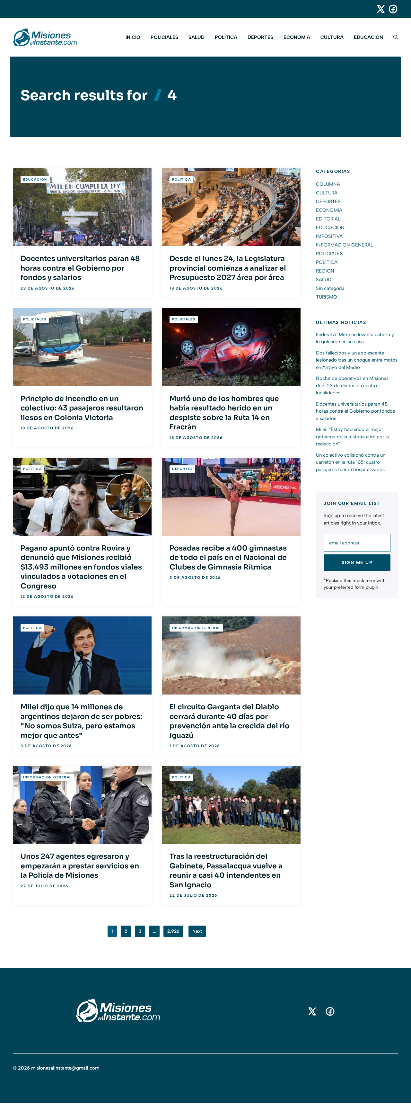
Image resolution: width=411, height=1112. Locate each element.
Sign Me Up (357, 562)
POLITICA (226, 37)
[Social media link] (378, 9)
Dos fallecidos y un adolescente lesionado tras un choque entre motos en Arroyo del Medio (357, 360)
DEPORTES (260, 37)
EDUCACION (368, 37)
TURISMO (326, 297)
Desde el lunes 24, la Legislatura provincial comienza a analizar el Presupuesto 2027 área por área (228, 268)
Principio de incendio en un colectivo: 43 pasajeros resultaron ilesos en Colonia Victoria (82, 408)
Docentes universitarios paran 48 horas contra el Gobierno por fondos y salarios (80, 268)
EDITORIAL (328, 219)
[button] (393, 37)
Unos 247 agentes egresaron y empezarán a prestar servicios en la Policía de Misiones (80, 866)
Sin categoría (330, 288)
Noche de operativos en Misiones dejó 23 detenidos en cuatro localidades (352, 385)
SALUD (196, 37)
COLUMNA (328, 184)
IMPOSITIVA (329, 236)
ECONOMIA (297, 37)
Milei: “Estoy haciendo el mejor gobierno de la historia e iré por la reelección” (352, 436)
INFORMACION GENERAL (196, 628)
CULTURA (332, 37)
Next (197, 931)
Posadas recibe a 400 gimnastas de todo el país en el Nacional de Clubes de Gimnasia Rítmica (228, 557)
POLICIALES (164, 37)
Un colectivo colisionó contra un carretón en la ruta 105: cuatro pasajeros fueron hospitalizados (350, 462)
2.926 (173, 931)
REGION (325, 271)
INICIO (133, 37)
